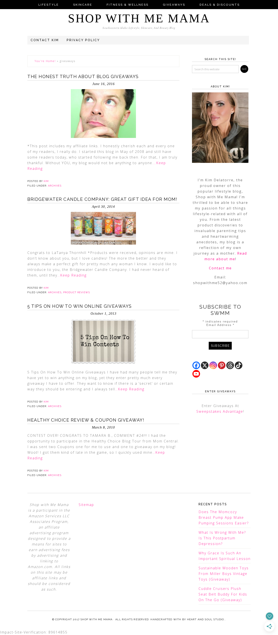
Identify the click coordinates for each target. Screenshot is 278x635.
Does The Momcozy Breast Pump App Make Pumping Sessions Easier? (224, 517)
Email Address (220, 325)
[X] (204, 365)
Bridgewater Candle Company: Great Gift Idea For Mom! (102, 199)
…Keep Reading (72, 275)
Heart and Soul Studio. (206, 619)
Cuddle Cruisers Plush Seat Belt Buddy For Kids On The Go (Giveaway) (223, 594)
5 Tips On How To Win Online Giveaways (79, 306)
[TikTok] (238, 365)
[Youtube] (196, 374)
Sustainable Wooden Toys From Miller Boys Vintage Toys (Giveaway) (224, 574)
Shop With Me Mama (139, 18)
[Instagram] (213, 365)
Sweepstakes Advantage (219, 411)
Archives (54, 185)
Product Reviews (76, 292)
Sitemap (86, 504)
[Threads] (230, 365)
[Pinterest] (221, 365)
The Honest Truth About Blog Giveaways (83, 76)
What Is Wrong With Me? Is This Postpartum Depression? (222, 538)
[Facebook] (196, 365)
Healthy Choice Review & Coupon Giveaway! (85, 420)
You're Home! (45, 61)
